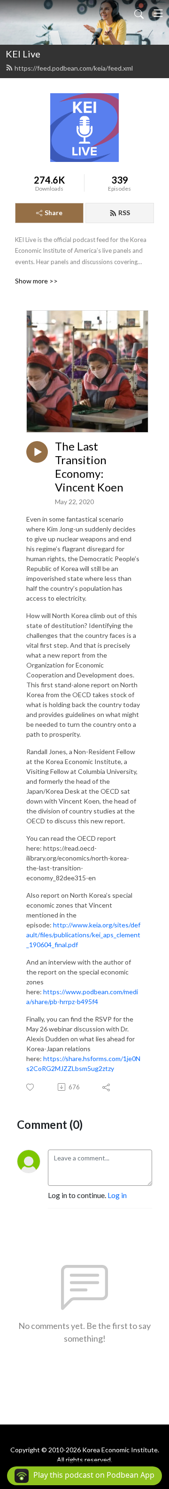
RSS (124, 213)
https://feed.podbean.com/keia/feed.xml (74, 68)
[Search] (139, 13)
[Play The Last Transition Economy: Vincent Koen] (37, 452)
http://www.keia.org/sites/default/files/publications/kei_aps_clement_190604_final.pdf (83, 935)
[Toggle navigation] (158, 13)
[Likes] (30, 1087)
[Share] (106, 1087)
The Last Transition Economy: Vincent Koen (89, 466)
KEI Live (23, 53)
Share (53, 213)
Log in (117, 1195)
